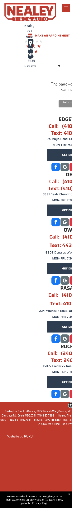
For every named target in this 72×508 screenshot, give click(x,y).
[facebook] (55, 167)
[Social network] (64, 222)
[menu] (66, 8)
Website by (15, 436)
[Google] (64, 167)
